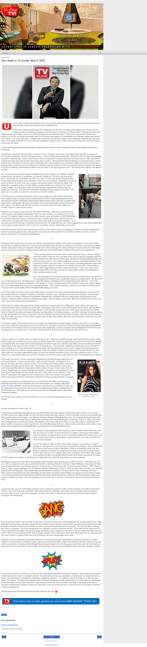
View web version (52, 641)
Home (51, 637)
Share (4, 614)
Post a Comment (9, 625)
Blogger (55, 645)
